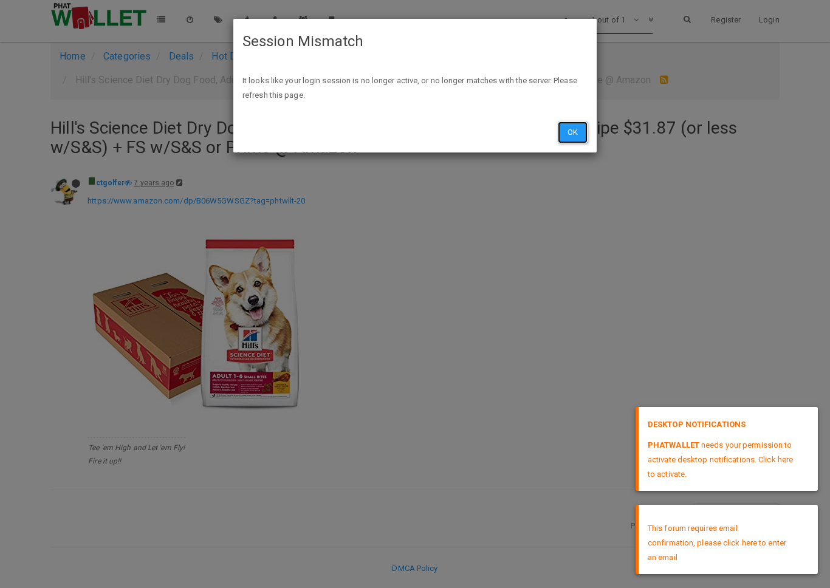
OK (573, 132)
